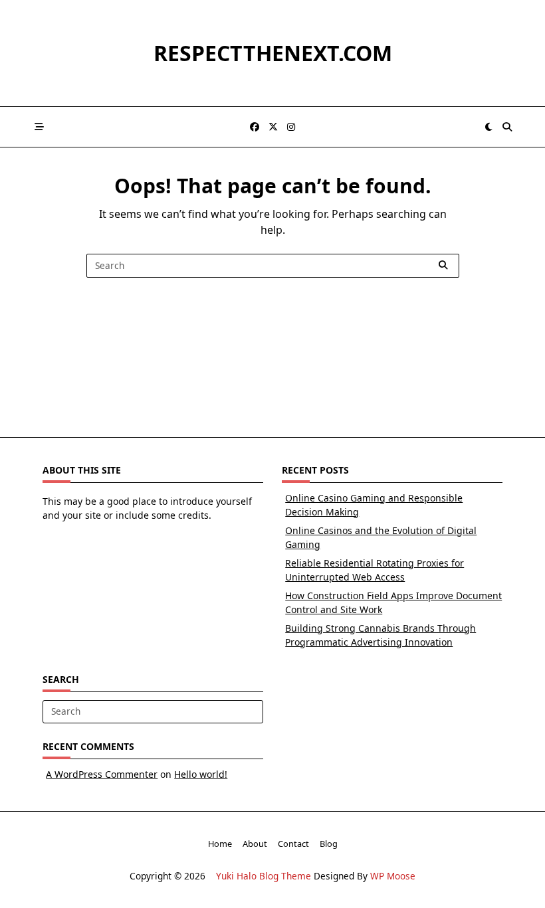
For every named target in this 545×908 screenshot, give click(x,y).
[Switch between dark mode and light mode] (489, 127)
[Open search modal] (507, 127)
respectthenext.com (273, 53)
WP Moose (392, 875)
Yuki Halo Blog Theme (263, 875)
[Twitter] (273, 127)
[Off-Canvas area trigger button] (39, 127)
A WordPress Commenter (102, 774)
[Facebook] (254, 127)
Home (220, 843)
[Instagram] (291, 127)
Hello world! (200, 774)
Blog (329, 843)
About (255, 843)
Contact (293, 843)
